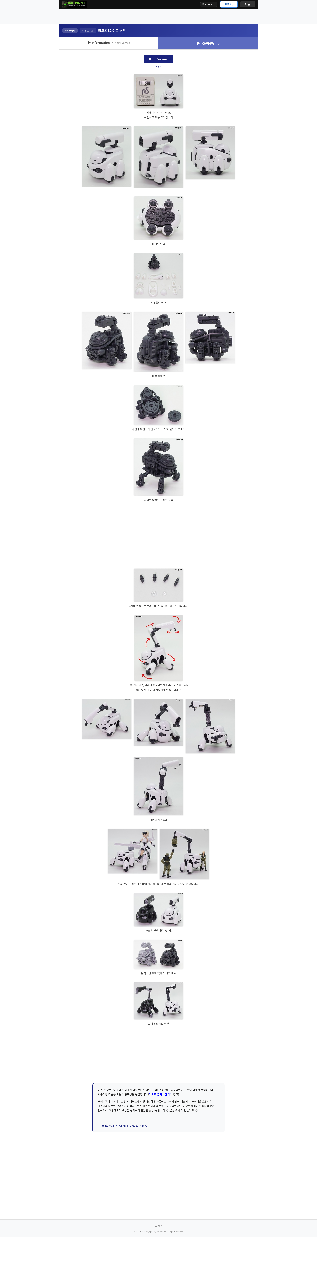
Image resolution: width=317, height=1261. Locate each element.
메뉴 (247, 4)
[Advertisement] (158, 16)
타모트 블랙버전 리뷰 (161, 1094)
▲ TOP (158, 1225)
